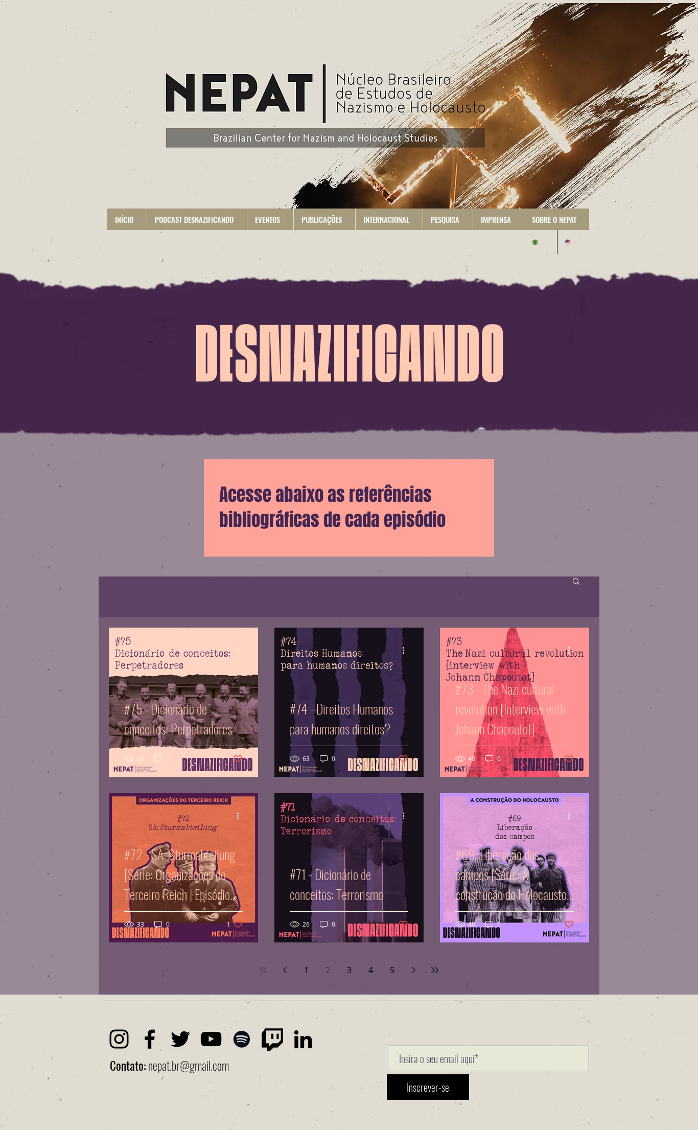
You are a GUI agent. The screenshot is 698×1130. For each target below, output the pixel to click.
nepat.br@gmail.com (188, 1065)
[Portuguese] (541, 242)
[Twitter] (180, 1039)
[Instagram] (119, 1039)
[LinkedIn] (303, 1039)
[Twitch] (272, 1039)
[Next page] (413, 970)
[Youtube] (211, 1039)
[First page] (263, 970)
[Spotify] (241, 1039)
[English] (573, 242)
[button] (197, 219)
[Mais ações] (241, 650)
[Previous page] (284, 970)
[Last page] (435, 970)
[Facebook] (149, 1039)
